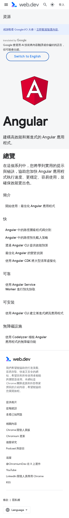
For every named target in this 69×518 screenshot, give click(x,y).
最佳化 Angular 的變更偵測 (24, 253)
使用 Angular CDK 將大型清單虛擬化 (30, 261)
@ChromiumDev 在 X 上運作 (23, 464)
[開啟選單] (6, 4)
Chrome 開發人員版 (18, 430)
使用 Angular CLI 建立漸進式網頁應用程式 (34, 313)
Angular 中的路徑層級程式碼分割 (28, 230)
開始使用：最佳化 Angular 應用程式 (30, 206)
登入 (61, 4)
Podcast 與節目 (15, 448)
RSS (8, 482)
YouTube (11, 470)
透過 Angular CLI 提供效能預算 (26, 245)
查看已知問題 (14, 414)
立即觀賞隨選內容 (47, 29)
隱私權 (16, 499)
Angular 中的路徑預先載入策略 (26, 238)
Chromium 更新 (15, 436)
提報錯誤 (11, 408)
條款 (5, 499)
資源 (7, 16)
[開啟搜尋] (45, 4)
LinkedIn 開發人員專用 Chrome (25, 476)
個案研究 (11, 442)
